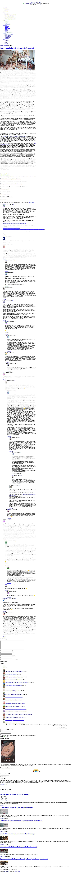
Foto (6, 42)
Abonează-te (7, 9)
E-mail (13, 652)
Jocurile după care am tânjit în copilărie (7, 198)
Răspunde (4, 235)
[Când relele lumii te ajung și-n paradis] (4, 687)
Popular (4, 666)
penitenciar (30, 176)
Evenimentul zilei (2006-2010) (10, 16)
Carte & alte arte (8, 36)
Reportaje (6, 40)
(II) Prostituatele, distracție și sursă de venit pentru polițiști (17, 833)
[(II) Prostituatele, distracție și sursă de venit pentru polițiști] (4, 839)
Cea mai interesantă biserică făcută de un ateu (13, 685)
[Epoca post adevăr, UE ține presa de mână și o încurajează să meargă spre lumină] (4, 865)
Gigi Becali (21, 176)
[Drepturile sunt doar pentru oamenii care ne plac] (4, 671)
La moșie (6, 29)
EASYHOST (6, 871)
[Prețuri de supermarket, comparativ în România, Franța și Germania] (4, 682)
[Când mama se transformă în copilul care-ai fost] (4, 676)
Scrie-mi (6, 10)
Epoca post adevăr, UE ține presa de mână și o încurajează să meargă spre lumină (24, 859)
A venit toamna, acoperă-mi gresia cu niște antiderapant (16, 807)
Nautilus (4, 204)
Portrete (6, 27)
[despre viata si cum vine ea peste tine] (26, 3)
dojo (3, 244)
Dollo (6, 260)
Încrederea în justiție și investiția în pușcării (17, 48)
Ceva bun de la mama (9, 34)
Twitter (34, 2)
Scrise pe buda (7, 28)
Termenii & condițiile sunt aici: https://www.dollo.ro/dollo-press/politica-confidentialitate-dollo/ (18, 735)
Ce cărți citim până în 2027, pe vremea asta (13, 690)
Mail (32, 2)
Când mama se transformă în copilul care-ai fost (13, 676)
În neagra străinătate (8, 32)
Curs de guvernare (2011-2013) (10, 14)
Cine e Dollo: (5, 7)
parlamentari (25, 176)
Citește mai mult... (3, 784)
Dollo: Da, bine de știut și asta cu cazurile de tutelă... (14, 720)
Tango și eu (7, 38)
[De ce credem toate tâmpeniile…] (4, 674)
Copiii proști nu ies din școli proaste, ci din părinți (14, 794)
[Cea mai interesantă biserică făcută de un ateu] (4, 685)
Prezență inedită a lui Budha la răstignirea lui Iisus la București (18, 847)
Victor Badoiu (5, 598)
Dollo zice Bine (32, 3)
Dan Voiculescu (12, 176)
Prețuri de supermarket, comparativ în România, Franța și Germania (17, 682)
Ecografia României (4, 199)
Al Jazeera (7, 12)
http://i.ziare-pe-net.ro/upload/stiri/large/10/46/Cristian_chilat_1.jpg (14, 223)
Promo (6, 31)
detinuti (17, 176)
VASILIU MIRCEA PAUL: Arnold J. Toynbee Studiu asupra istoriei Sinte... (19, 714)
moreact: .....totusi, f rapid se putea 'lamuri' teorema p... (15, 706)
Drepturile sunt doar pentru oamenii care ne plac (13, 671)
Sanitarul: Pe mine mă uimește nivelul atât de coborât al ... (15, 703)
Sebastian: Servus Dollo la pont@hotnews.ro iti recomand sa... (16, 711)
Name (13, 650)
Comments (5, 667)
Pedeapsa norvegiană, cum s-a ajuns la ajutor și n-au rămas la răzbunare (21, 820)
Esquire (6, 13)
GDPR (6, 8)
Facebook (37, 2)
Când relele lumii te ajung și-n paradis (12, 687)
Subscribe (31, 202)
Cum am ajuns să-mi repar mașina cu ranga (13, 679)
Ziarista (4, 11)
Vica (15, 871)
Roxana (4, 372)
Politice (6, 22)
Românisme (7, 26)
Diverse (6, 30)
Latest (4, 665)
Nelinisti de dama (8, 35)
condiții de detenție (6, 176)
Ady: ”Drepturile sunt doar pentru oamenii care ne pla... (15, 722)
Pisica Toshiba (7, 37)
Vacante (6, 43)
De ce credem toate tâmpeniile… (11, 674)
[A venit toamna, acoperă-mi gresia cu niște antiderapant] (4, 813)
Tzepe (6, 23)
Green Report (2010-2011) (9, 15)
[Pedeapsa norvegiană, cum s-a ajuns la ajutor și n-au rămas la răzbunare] (4, 826)
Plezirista (4, 33)
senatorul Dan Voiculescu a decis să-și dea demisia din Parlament (14, 136)
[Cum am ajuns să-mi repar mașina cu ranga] (4, 679)
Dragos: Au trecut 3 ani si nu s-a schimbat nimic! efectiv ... (15, 709)
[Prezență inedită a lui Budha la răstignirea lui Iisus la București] (4, 852)
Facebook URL (15, 659)
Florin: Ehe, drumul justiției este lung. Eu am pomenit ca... (15, 717)
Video (6, 41)
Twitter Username (15, 657)
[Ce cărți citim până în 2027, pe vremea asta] (4, 690)
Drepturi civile (7, 24)
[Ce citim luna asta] (7, 762)
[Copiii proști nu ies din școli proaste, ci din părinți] (4, 800)
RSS (40, 2)
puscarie (34, 176)
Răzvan (18, 871)
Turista (4, 39)
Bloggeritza (5, 25)
